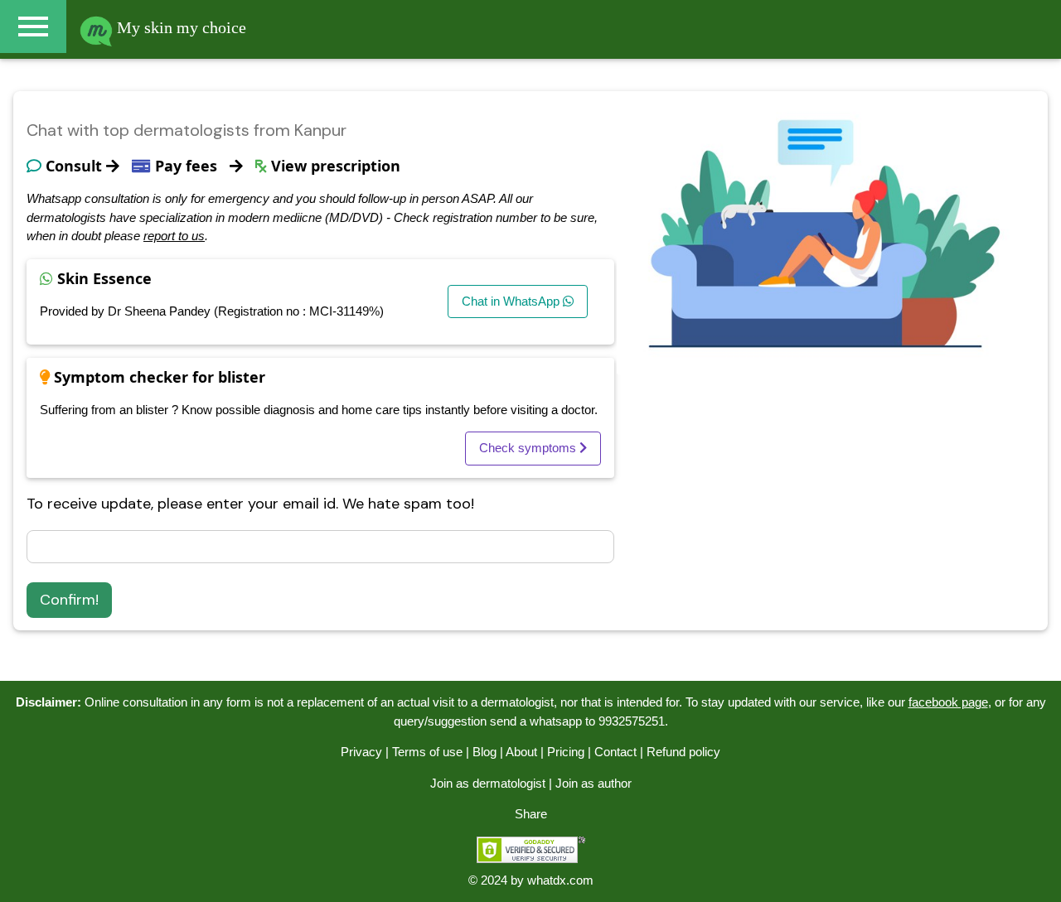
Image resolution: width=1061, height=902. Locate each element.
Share (531, 814)
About (521, 752)
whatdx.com (560, 880)
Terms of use (427, 752)
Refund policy (683, 752)
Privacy (361, 752)
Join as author (593, 783)
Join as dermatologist (487, 783)
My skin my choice (179, 27)
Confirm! (69, 600)
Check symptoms (529, 448)
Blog (484, 752)
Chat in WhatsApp (512, 301)
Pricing (565, 752)
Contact (615, 752)
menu (33, 26)
